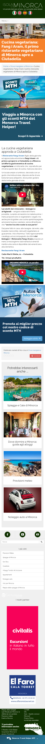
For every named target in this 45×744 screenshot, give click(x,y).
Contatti (26, 710)
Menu (4, 21)
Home (5, 66)
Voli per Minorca (8, 583)
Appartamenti (7, 575)
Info (25, 712)
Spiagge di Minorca (9, 557)
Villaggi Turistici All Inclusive (12, 570)
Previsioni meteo (7, 716)
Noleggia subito (31, 338)
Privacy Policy (28, 718)
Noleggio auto (7, 579)
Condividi (36, 356)
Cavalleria (6, 566)
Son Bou (5, 562)
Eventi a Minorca (7, 718)
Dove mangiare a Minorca (21, 66)
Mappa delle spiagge (9, 710)
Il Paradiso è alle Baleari (9, 730)
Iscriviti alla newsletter (31, 720)
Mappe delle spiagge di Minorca (14, 588)
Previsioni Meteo (8, 553)
